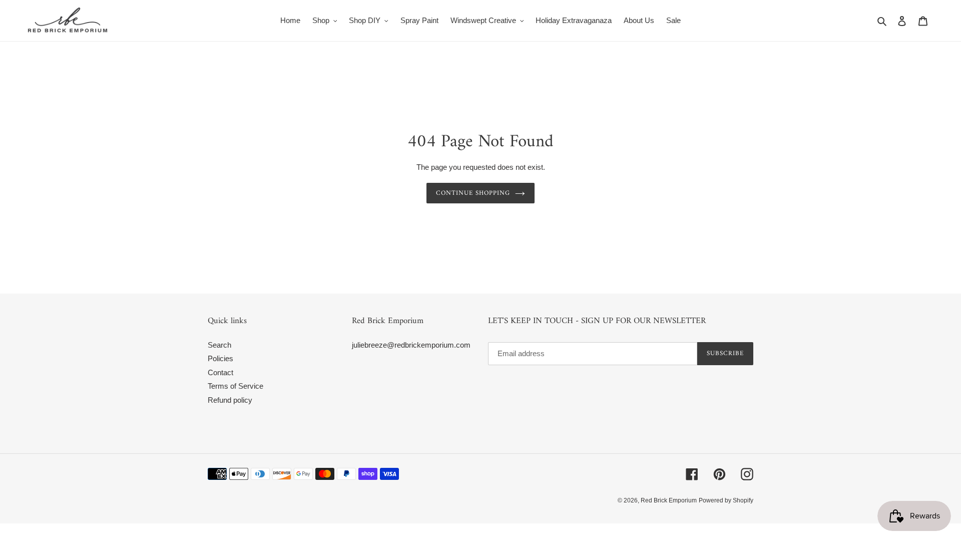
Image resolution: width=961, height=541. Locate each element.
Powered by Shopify (726, 500)
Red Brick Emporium (669, 500)
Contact (220, 372)
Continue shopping (473, 193)
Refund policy (230, 400)
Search (219, 345)
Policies (220, 358)
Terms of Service (235, 386)
